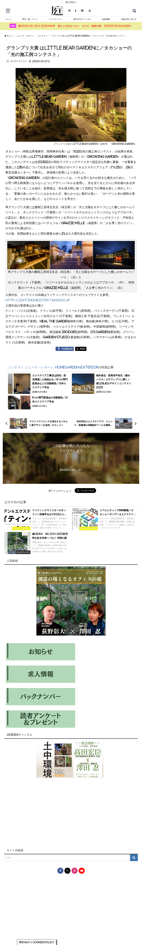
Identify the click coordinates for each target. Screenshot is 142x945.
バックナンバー (55, 19)
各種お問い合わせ (128, 19)
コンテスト (16, 367)
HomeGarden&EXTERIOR (76, 367)
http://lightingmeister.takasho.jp (37, 300)
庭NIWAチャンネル (82, 19)
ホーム (8, 19)
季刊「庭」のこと (30, 19)
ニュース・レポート (39, 367)
